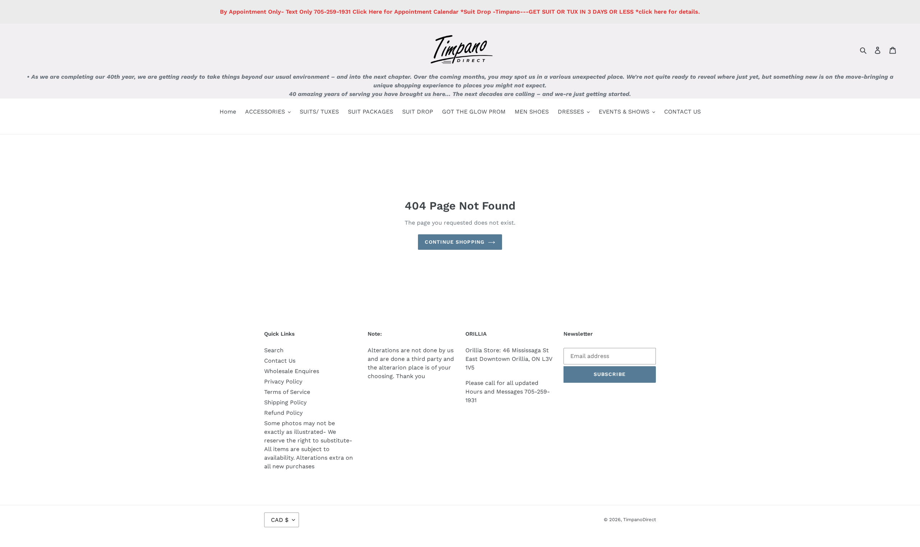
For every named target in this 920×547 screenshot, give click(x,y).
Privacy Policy (283, 381)
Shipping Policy (285, 402)
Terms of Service (287, 392)
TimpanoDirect (639, 519)
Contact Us (279, 360)
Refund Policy (283, 412)
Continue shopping (454, 242)
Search (274, 350)
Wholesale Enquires (291, 371)
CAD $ (280, 519)
